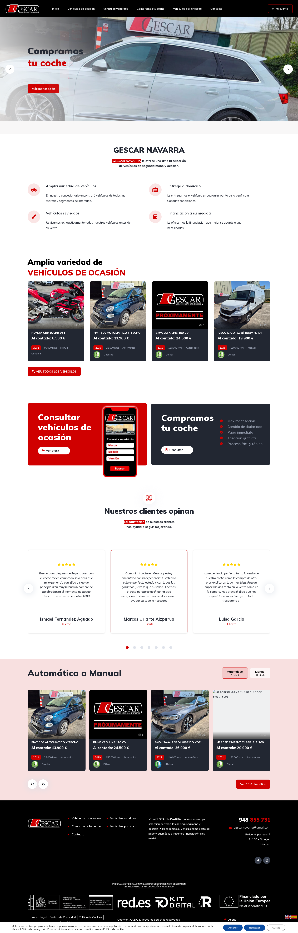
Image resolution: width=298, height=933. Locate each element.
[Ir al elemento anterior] (32, 784)
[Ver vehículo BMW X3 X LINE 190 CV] (180, 321)
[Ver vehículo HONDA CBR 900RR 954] (56, 321)
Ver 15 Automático (253, 784)
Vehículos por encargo (187, 8)
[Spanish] (294, 917)
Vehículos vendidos (115, 8)
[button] (127, 647)
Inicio (55, 8)
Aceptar (232, 927)
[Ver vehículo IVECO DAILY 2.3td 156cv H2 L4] (242, 321)
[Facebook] (258, 860)
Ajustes (276, 927)
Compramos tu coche (150, 8)
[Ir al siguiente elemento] (43, 784)
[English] (288, 917)
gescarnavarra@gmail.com (251, 827)
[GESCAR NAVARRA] (22, 8)
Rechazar (254, 927)
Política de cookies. (114, 929)
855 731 (254, 819)
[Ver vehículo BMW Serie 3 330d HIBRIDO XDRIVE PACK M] (180, 730)
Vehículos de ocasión (81, 8)
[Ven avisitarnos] (149, 69)
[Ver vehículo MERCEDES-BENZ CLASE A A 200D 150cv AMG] (242, 730)
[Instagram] (266, 860)
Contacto (216, 8)
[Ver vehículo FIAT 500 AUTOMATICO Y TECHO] (118, 321)
